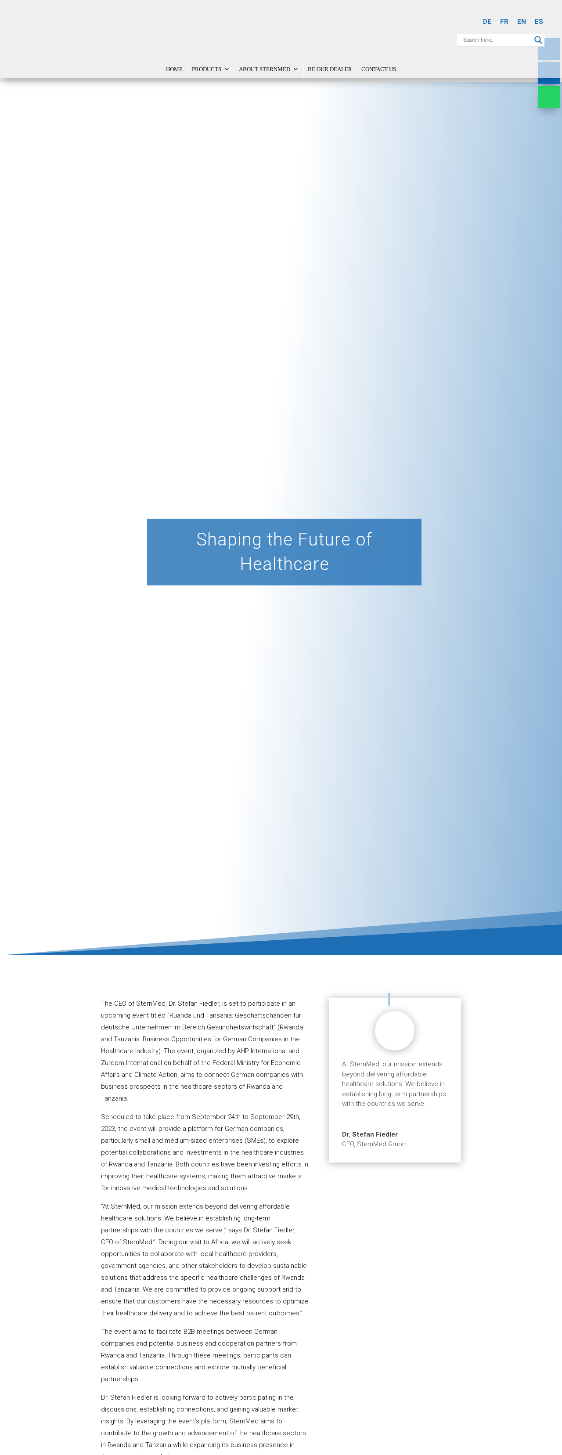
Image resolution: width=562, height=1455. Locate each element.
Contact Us (378, 69)
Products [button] (206, 69)
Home (174, 69)
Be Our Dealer (330, 69)
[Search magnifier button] (538, 40)
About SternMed (264, 69)
